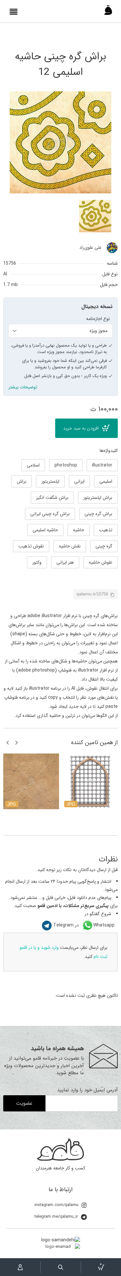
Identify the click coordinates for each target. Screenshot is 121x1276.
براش (21, 481)
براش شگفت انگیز (52, 497)
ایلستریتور (50, 481)
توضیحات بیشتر (22, 387)
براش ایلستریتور (97, 497)
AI (5, 274)
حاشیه (78, 530)
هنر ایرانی (65, 562)
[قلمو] (108, 11)
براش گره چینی (98, 513)
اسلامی (33, 465)
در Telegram (66, 925)
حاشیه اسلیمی (45, 530)
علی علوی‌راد (90, 247)
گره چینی (104, 546)
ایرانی (79, 481)
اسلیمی (105, 481)
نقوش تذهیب (31, 546)
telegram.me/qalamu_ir (56, 1216)
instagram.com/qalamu (56, 1204)
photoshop (66, 465)
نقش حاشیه (70, 546)
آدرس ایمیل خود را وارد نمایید (87, 1090)
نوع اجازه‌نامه (98, 319)
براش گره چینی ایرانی (50, 513)
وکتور (37, 562)
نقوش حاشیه (100, 562)
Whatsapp (104, 925)
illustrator (102, 465)
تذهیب (105, 530)
